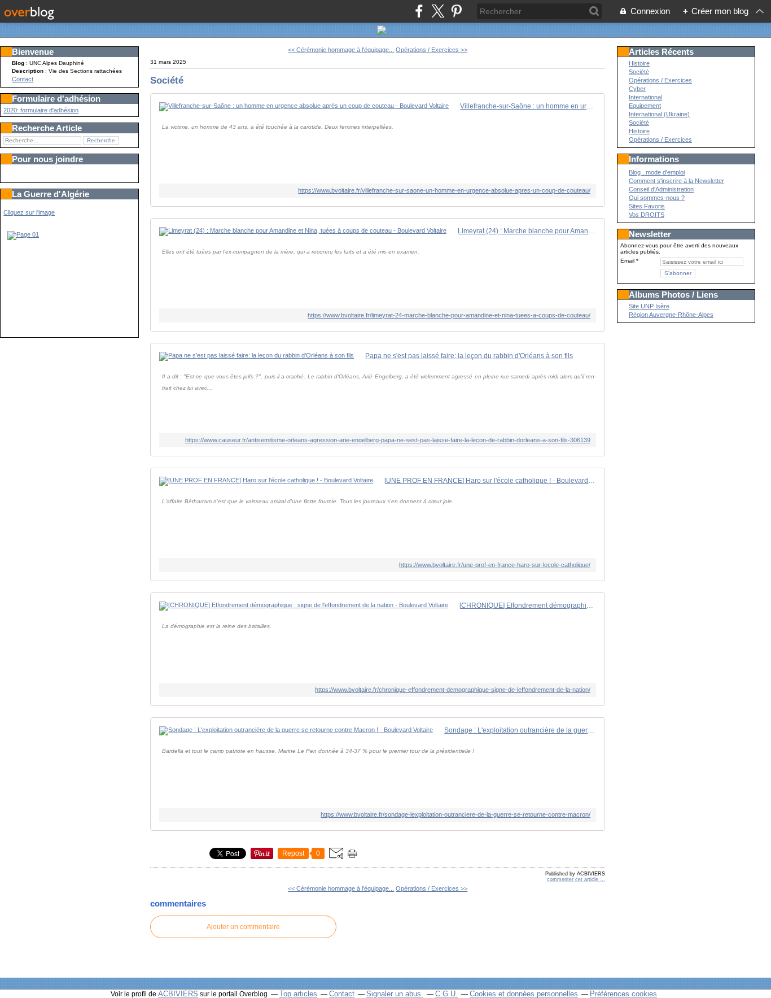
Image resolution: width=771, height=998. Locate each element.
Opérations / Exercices (660, 80)
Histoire (639, 63)
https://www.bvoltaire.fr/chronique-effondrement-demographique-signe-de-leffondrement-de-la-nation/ (452, 689)
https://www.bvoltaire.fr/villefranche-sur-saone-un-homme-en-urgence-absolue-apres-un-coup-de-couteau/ (444, 190)
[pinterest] (456, 11)
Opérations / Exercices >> (431, 49)
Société (166, 80)
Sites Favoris (647, 206)
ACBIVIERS (178, 994)
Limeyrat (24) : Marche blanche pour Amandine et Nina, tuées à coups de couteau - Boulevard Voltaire (527, 231)
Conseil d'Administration (661, 189)
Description (28, 71)
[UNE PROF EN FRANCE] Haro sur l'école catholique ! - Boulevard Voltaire (490, 481)
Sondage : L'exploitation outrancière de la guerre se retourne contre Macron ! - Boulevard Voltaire (520, 730)
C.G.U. (446, 994)
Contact (22, 79)
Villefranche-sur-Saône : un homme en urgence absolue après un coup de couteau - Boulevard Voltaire (528, 106)
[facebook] (419, 11)
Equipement (645, 105)
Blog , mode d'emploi (657, 172)
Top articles (298, 994)
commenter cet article (573, 879)
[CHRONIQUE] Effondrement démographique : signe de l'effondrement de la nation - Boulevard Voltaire (527, 605)
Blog (18, 63)
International (645, 97)
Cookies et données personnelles (524, 994)
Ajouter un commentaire (243, 927)
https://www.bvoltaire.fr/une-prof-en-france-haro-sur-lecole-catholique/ (494, 564)
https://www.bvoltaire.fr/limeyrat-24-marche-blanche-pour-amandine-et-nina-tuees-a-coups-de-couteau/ (449, 315)
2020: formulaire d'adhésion (40, 110)
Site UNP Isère (649, 306)
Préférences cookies (623, 994)
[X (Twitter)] (438, 11)
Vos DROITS (646, 214)
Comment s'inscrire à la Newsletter (676, 180)
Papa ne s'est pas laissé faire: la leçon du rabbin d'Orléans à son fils (469, 356)
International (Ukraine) (659, 114)
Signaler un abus (394, 994)
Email (627, 261)
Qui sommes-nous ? (657, 197)
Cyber (637, 88)
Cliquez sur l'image (29, 212)
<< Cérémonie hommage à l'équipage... (341, 49)
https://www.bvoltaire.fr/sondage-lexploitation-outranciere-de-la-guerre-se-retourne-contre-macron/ (455, 814)
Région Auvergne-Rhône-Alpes (671, 314)
